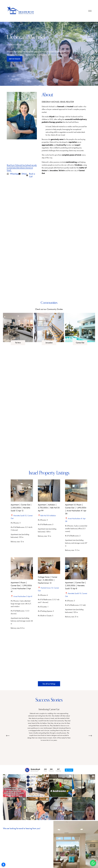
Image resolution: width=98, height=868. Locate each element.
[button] (93, 863)
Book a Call (32, 175)
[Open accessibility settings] (3, 864)
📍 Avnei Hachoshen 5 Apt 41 (21, 596)
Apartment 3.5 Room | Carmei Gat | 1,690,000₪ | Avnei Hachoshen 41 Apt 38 (75, 509)
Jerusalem (49, 343)
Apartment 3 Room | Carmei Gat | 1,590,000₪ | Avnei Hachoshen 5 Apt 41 (21, 587)
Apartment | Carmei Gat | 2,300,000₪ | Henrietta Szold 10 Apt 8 (75, 585)
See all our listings (49, 684)
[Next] (90, 736)
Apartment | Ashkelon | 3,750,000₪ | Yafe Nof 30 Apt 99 (49, 508)
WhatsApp (14, 174)
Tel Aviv (18, 343)
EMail (24, 174)
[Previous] (8, 736)
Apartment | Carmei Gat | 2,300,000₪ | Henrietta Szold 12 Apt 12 (21, 508)
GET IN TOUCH (14, 59)
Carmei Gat (80, 343)
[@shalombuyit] (27, 770)
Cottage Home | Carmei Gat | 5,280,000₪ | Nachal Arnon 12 (47, 580)
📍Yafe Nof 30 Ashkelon (47, 515)
